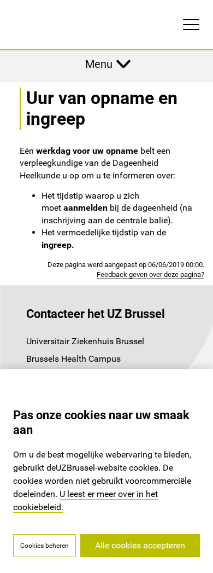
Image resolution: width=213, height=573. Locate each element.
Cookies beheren (44, 545)
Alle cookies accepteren (140, 545)
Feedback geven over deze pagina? (150, 274)
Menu (99, 64)
